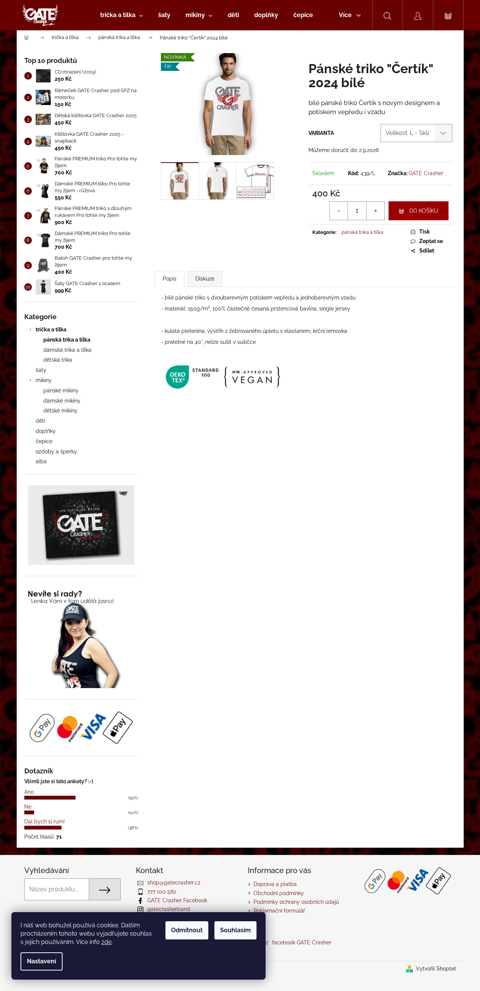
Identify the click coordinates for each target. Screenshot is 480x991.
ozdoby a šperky (56, 451)
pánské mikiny (61, 390)
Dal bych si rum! (44, 822)
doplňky (46, 431)
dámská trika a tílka (67, 350)
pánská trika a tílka (66, 340)
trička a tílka (51, 329)
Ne (27, 807)
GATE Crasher (426, 173)
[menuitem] (122, 15)
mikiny (44, 380)
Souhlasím (235, 930)
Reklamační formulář (279, 911)
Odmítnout (187, 930)
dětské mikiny (60, 411)
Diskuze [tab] (204, 279)
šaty (41, 370)
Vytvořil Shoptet (436, 969)
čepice (44, 441)
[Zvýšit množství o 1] (375, 211)
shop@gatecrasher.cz (173, 883)
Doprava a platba (275, 884)
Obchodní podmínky (278, 893)
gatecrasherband (168, 909)
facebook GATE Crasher (301, 942)
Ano (29, 792)
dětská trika (57, 360)
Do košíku (423, 211)
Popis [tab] (169, 279)
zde (106, 942)
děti (40, 421)
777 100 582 (161, 892)
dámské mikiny (61, 401)
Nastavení (41, 961)
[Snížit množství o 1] (339, 211)
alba (41, 461)
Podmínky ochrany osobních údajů (296, 902)
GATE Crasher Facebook (177, 900)
